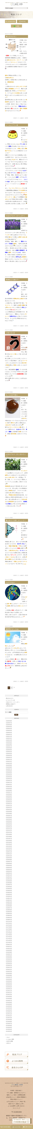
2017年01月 (9, 942)
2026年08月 (9, 720)
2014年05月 (9, 1004)
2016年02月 (9, 963)
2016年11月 (9, 946)
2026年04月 (9, 728)
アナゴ (15, 358)
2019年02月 (9, 894)
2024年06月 (9, 771)
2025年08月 (9, 744)
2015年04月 (9, 983)
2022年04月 (9, 821)
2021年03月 (9, 846)
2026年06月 (9, 724)
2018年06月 (9, 909)
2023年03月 (9, 800)
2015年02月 (9, 986)
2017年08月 (9, 929)
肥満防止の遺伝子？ (13, 279)
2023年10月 (9, 786)
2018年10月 (9, 902)
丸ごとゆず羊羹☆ (12, 395)
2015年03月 (9, 985)
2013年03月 (9, 1031)
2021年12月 (9, 828)
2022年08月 (9, 813)
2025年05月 (9, 749)
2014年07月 (9, 1000)
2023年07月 (9, 792)
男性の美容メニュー (15, 1099)
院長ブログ (12, 1103)
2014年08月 (9, 998)
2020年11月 (9, 853)
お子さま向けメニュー (13, 1101)
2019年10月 (9, 879)
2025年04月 (9, 751)
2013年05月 (9, 1027)
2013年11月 (9, 1015)
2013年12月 (9, 1014)
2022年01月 (9, 827)
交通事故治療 (21, 1095)
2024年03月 (9, 776)
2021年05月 (9, 842)
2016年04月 (9, 960)
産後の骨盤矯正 (21, 1097)
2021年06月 (9, 840)
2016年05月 (9, 958)
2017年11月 (9, 923)
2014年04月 (9, 1006)
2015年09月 (9, 973)
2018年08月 (9, 906)
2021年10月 (9, 832)
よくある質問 (11, 1106)
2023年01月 (9, 803)
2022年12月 (9, 805)
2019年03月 (9, 892)
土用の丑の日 (10, 333)
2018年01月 (9, 919)
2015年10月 (9, 971)
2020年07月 (9, 861)
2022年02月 (9, 825)
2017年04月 (9, 936)
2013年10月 (9, 1017)
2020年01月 (9, 873)
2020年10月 (9, 855)
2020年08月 (9, 859)
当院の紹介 (18, 1090)
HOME (12, 1090)
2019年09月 (9, 880)
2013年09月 (9, 1019)
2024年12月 (9, 759)
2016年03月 (9, 961)
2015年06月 (9, 979)
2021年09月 (9, 834)
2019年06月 (9, 886)
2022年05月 (9, 819)
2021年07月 (9, 838)
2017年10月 (9, 925)
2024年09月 (9, 765)
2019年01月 (9, 896)
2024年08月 (9, 767)
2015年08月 (9, 975)
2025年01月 (9, 757)
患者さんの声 (19, 1103)
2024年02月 (9, 778)
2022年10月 (9, 809)
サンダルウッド (19, 246)
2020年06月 (9, 863)
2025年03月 (9, 753)
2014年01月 (9, 1012)
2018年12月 (9, 898)
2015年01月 (9, 988)
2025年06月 (9, 747)
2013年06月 (9, 1025)
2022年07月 (9, 815)
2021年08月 (9, 836)
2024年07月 (9, 769)
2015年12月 (9, 967)
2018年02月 (9, 917)
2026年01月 (9, 734)
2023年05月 (9, 796)
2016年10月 (9, 948)
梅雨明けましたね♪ (12, 629)
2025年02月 (9, 755)
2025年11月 (9, 738)
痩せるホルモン (11, 36)
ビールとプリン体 (12, 125)
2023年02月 (9, 801)
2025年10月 (9, 740)
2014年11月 (9, 992)
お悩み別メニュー (11, 1097)
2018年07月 (9, 908)
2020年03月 (9, 869)
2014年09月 (9, 996)
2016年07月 (9, 954)
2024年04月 (9, 774)
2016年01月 (9, 965)
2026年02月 (9, 732)
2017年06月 (9, 933)
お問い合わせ (20, 1106)
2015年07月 (9, 977)
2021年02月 (9, 848)
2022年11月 (9, 807)
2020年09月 (9, 857)
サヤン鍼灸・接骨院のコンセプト (16, 1092)
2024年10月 (9, 763)
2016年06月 (9, 956)
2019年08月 (9, 882)
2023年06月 (9, 794)
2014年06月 (9, 1002)
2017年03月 (9, 938)
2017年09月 (9, 927)
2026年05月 (9, 726)
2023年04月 (9, 798)
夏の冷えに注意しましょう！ (16, 520)
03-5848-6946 (18, 1112)
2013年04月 (9, 1029)
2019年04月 (9, 890)
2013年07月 (9, 1023)
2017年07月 (9, 931)
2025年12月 (9, 736)
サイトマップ (16, 1108)
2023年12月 (9, 782)
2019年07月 (9, 884)
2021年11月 (9, 830)
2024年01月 (9, 780)
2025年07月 (9, 746)
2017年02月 (9, 940)
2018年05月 (9, 911)
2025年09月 (9, 742)
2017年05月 (9, 934)
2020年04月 (9, 867)
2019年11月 (9, 877)
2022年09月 (9, 811)
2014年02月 (9, 1010)
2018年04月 (9, 913)
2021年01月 (9, 850)
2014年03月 (9, 1008)
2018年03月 (9, 915)
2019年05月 (9, 888)
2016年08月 (9, 952)
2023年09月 (9, 788)
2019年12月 (9, 875)
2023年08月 (9, 790)
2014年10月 (9, 994)
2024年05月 (9, 773)
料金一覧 (22, 1101)
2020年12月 (9, 852)
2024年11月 (9, 761)
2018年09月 (9, 904)
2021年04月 (9, 844)
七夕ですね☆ (10, 582)
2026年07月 (9, 722)
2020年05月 (9, 865)
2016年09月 (9, 950)
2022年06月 (9, 817)
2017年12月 (9, 921)
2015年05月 (9, 981)
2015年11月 (9, 969)
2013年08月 (9, 1021)
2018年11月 (9, 900)
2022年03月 (9, 823)
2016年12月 (9, 944)
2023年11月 (9, 784)
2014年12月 (9, 990)
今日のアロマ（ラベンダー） (16, 216)
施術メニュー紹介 (11, 1095)
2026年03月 (9, 730)
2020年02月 (9, 871)
